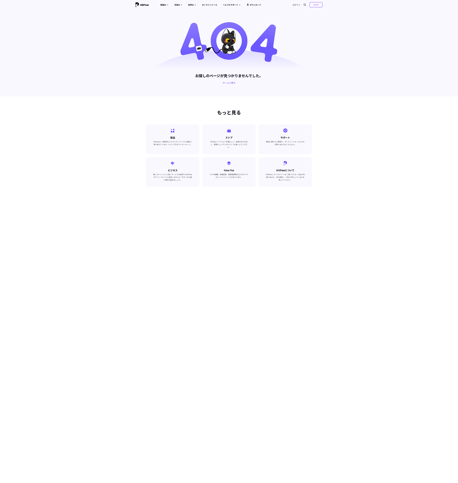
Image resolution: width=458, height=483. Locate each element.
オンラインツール (209, 4)
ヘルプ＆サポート (230, 4)
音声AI (191, 4)
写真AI (177, 4)
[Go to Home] (142, 5)
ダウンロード (255, 4)
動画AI (163, 4)
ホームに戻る (229, 82)
